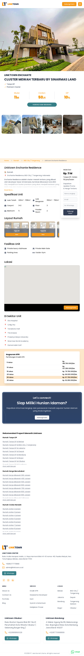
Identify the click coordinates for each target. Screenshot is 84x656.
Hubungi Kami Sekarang (42, 105)
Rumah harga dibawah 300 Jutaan (16, 475)
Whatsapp (10, 573)
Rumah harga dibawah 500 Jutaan (16, 482)
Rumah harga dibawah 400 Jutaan (16, 478)
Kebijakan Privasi (36, 607)
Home (6, 161)
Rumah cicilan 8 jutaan (12, 528)
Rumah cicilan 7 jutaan (12, 525)
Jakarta (60, 597)
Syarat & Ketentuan (38, 603)
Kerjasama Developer (38, 595)
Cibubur (73, 608)
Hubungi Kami (69, 4)
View (16, 234)
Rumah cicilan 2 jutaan (12, 509)
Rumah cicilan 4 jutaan (12, 515)
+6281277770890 (12, 564)
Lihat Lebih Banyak (9, 466)
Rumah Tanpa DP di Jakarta (14, 448)
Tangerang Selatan (74, 602)
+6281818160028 (15, 632)
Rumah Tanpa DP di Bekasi (13, 441)
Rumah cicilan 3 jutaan (12, 512)
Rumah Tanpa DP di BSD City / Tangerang (19, 445)
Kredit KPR (34, 591)
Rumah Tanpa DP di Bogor (13, 458)
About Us (5, 591)
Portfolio (5, 599)
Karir (32, 599)
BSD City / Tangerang (74, 592)
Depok (72, 597)
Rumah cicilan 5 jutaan (12, 519)
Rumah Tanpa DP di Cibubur (14, 461)
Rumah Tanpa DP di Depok (13, 451)
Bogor (59, 608)
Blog (4, 603)
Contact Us (6, 595)
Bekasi (60, 591)
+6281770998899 (56, 632)
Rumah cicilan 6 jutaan (12, 522)
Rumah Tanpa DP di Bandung (14, 455)
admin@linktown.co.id (14, 567)
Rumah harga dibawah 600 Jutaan (16, 485)
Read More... (8, 190)
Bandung (61, 601)
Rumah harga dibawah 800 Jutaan (16, 491)
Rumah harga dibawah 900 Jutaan (16, 495)
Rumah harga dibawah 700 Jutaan (16, 488)
